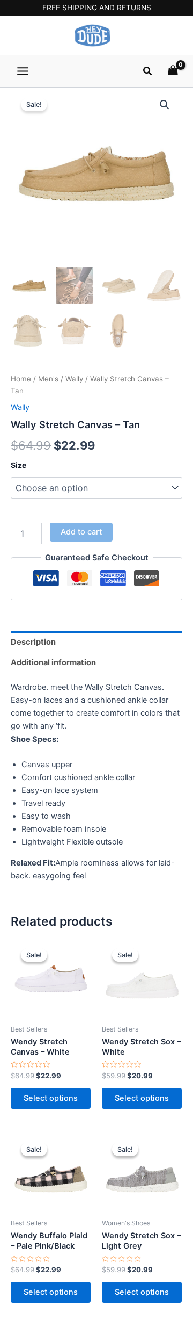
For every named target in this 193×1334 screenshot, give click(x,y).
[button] (148, 71)
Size (18, 465)
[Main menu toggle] (23, 71)
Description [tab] (33, 642)
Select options (51, 1098)
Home (21, 378)
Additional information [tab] (53, 662)
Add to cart (81, 532)
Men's (48, 378)
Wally (74, 378)
